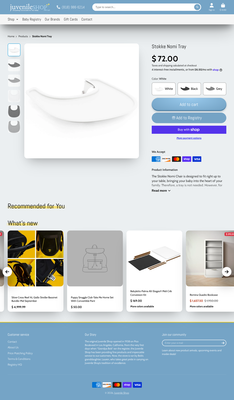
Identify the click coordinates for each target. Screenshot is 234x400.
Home (11, 36)
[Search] (197, 7)
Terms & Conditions (19, 359)
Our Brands (52, 19)
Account (212, 7)
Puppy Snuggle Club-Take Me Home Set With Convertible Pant (95, 271)
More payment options (189, 138)
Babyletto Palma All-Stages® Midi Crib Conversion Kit (154, 271)
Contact (86, 19)
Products (23, 36)
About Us (13, 347)
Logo (30, 7)
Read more (159, 190)
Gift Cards (71, 19)
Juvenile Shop (121, 393)
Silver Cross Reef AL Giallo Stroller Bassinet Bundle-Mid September (35, 271)
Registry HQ (15, 364)
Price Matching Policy (20, 353)
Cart (223, 7)
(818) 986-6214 (73, 7)
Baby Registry (31, 19)
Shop (11, 19)
